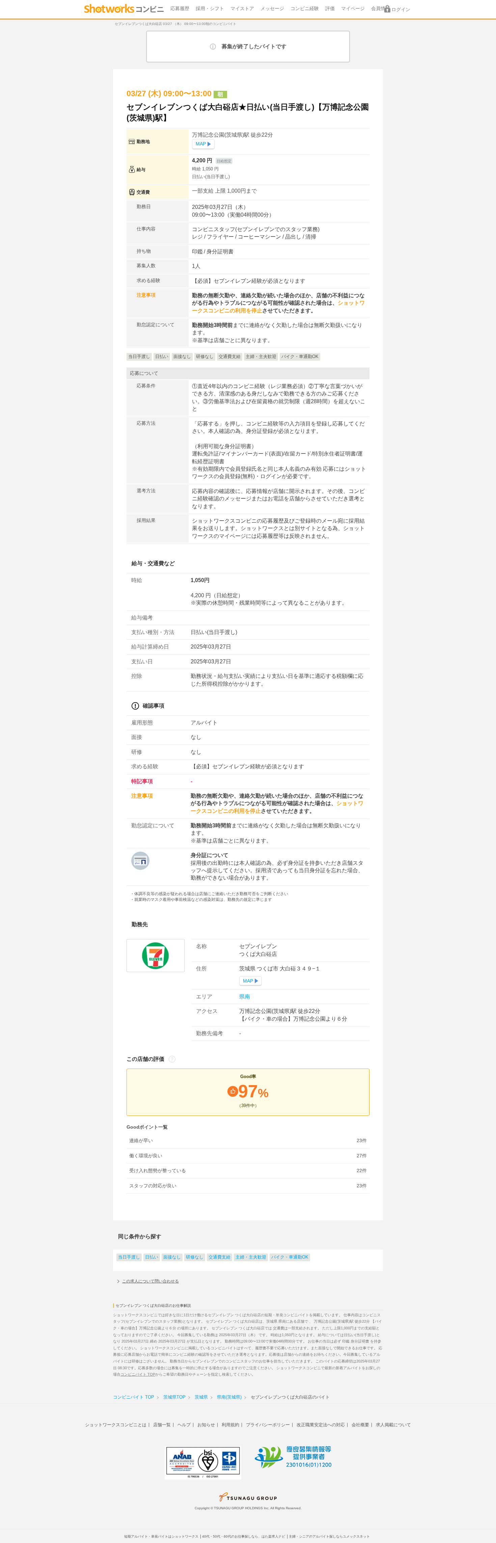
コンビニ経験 (305, 8)
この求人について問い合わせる (150, 1281)
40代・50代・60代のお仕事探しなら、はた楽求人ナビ (243, 1536)
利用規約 (230, 1424)
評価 (330, 8)
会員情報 (380, 8)
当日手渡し (129, 1257)
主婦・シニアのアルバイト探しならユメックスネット (329, 1536)
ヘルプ (184, 1424)
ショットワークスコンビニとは (115, 1424)
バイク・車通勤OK (289, 1257)
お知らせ (206, 1424)
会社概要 (360, 1424)
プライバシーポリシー (268, 1424)
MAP (201, 143)
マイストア (242, 8)
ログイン (400, 9)
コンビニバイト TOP (137, 1374)
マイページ (353, 8)
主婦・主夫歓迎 (251, 1257)
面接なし (172, 1257)
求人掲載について (393, 1424)
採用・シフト (210, 8)
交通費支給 (219, 1257)
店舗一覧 (162, 1424)
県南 (244, 996)
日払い (151, 1257)
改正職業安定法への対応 (321, 1424)
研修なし (194, 1257)
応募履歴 (179, 8)
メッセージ (272, 8)
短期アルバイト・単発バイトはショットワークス (161, 1536)
